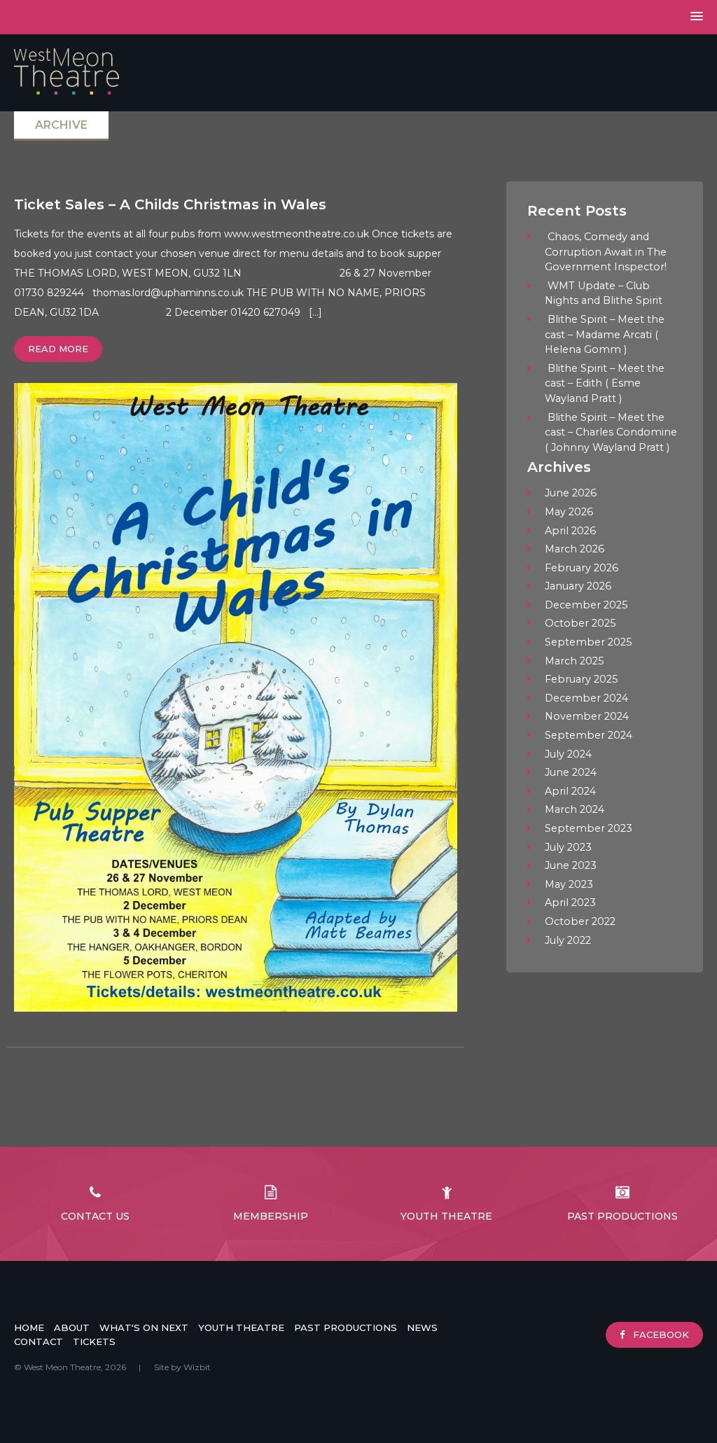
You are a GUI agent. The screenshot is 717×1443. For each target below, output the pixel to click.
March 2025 (574, 661)
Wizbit (197, 1367)
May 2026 (569, 512)
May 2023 (569, 884)
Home (29, 1327)
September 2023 (588, 828)
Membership (270, 1216)
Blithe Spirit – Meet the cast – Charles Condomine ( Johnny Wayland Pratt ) (611, 432)
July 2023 (568, 847)
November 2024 (587, 716)
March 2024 (574, 809)
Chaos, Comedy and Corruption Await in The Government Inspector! (606, 251)
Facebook (659, 1334)
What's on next (143, 1327)
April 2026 (570, 530)
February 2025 (581, 679)
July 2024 (568, 754)
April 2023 (570, 902)
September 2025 (588, 642)
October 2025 (580, 623)
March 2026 (574, 549)
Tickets (94, 1341)
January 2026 (578, 586)
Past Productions (622, 1216)
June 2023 (571, 865)
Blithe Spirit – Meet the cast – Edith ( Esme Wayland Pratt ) (604, 383)
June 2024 (571, 772)
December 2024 (586, 698)
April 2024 (570, 791)
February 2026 (581, 568)
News (422, 1327)
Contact (38, 1341)
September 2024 (588, 735)
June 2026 (571, 493)
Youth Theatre (446, 1216)
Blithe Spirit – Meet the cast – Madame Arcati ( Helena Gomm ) (604, 334)
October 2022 (580, 921)
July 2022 (568, 940)
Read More (58, 348)
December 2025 (586, 605)
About (72, 1327)
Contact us (95, 1216)
